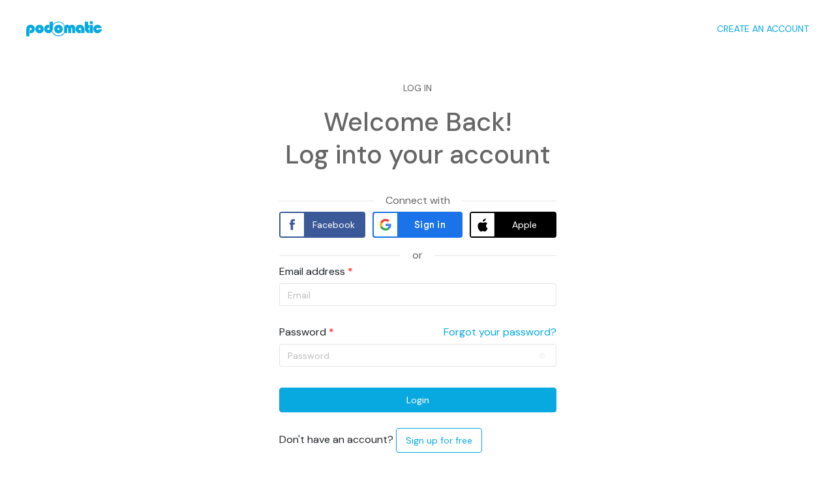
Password (302, 332)
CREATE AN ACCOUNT (763, 29)
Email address (312, 271)
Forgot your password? (500, 332)
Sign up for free (439, 440)
